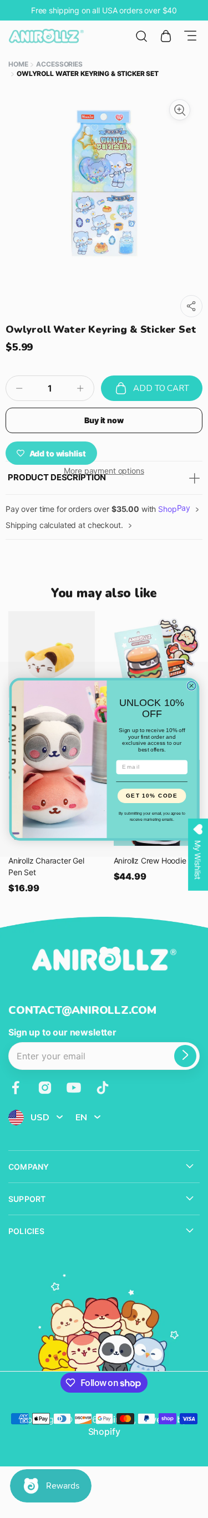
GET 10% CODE (151, 796)
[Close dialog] (191, 685)
